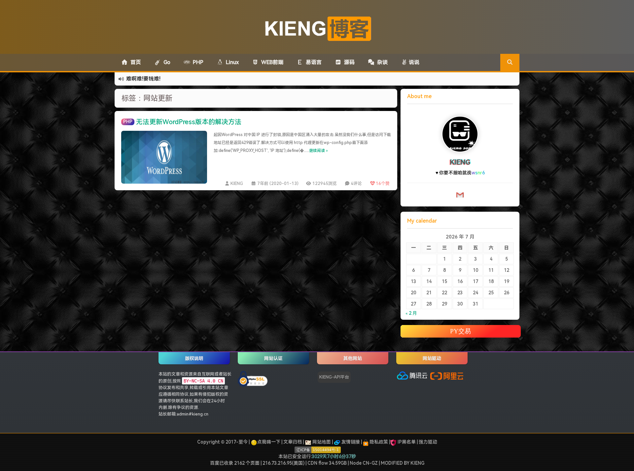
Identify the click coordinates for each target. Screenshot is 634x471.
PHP (196, 62)
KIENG (236, 183)
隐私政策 (378, 442)
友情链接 (350, 442)
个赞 (383, 183)
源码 (348, 62)
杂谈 (381, 62)
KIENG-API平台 (334, 377)
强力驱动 (428, 442)
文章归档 (292, 442)
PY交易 (460, 331)
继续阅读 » (318, 150)
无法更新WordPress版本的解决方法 (188, 122)
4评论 (356, 183)
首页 (134, 62)
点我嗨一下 (268, 442)
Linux (231, 62)
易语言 (312, 62)
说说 (413, 62)
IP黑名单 (407, 442)
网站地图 (321, 442)
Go (165, 62)
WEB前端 (271, 62)
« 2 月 (411, 313)
